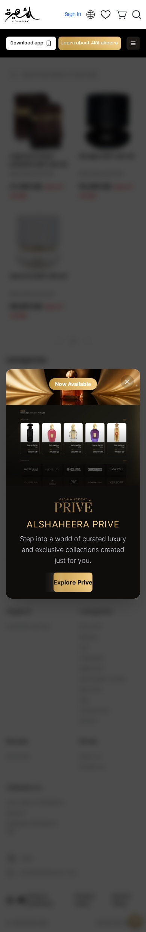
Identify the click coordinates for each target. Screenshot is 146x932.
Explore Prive (73, 582)
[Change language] (90, 14)
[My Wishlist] (106, 14)
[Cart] (121, 14)
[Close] (127, 382)
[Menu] (133, 43)
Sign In (73, 14)
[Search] (136, 14)
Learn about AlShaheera (89, 43)
